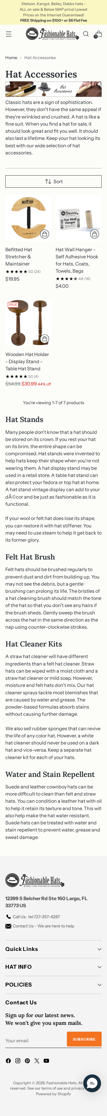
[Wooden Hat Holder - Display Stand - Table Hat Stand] (28, 323)
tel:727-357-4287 (36, 916)
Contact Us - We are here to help (43, 926)
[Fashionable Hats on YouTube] (47, 1062)
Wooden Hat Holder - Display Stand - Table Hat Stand (27, 361)
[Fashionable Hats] (52, 33)
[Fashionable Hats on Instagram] (18, 1062)
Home (11, 57)
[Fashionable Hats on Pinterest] (28, 1062)
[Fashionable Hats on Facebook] (8, 1062)
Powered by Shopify (53, 1094)
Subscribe (84, 1039)
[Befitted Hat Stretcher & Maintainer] (28, 218)
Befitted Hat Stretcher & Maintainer (18, 256)
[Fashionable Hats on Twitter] (37, 1062)
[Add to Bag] (44, 234)
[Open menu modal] (8, 34)
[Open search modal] (86, 34)
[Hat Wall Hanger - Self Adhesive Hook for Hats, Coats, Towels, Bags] (79, 218)
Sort (58, 181)
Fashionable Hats (61, 1083)
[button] (92, 1083)
